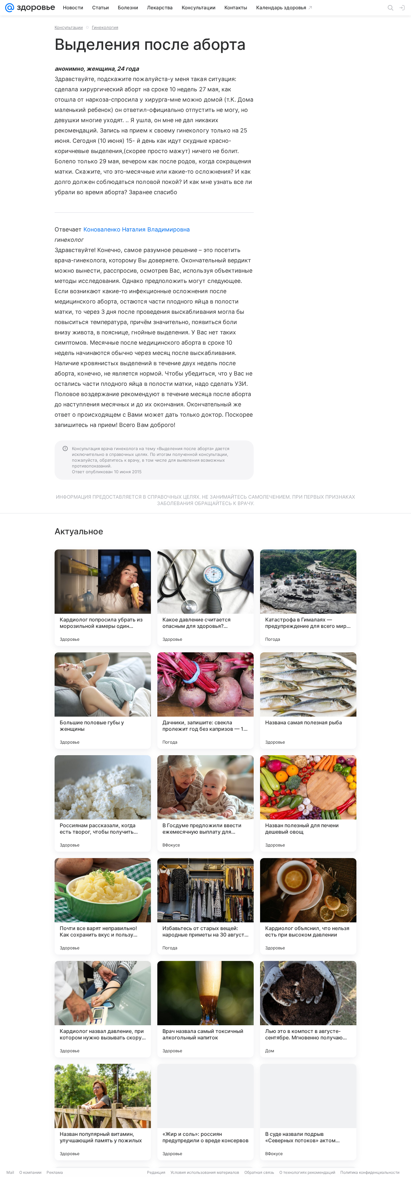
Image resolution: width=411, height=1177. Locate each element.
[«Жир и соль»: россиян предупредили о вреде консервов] (205, 1112)
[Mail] (9, 7)
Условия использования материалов (205, 1172)
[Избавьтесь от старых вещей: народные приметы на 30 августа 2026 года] (205, 906)
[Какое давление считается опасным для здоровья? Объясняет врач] (205, 597)
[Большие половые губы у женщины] (103, 700)
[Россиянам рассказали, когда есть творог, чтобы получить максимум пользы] (103, 803)
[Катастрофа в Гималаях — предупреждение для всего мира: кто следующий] (308, 597)
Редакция (156, 1172)
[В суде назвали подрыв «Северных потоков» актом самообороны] (308, 1112)
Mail (10, 1172)
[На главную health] (34, 7)
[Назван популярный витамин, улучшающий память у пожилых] (103, 1112)
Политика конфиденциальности (369, 1172)
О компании (30, 1172)
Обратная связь (259, 1172)
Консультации (69, 27)
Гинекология (105, 27)
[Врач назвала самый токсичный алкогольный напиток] (205, 1009)
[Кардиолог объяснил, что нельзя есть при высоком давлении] (308, 906)
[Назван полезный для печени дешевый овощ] (308, 803)
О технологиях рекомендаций (307, 1172)
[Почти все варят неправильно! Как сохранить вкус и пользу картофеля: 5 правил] (103, 906)
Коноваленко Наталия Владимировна (136, 229)
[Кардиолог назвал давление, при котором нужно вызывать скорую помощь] (103, 1009)
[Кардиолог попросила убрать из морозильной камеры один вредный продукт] (103, 597)
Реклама (55, 1172)
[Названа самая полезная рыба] (308, 700)
